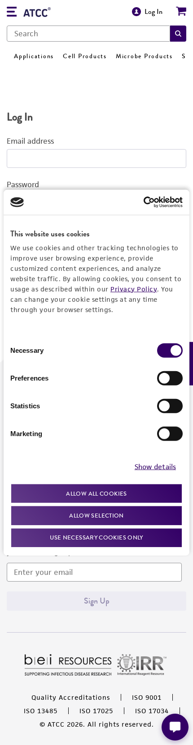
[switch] (170, 378)
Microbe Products (144, 56)
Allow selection (96, 515)
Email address (30, 141)
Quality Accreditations (70, 697)
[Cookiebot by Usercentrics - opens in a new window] (143, 202)
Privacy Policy (133, 288)
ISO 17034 (152, 710)
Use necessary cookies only (96, 537)
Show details (155, 466)
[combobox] (88, 34)
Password (23, 184)
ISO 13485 (40, 710)
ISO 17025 (96, 710)
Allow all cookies (96, 493)
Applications (34, 56)
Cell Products (85, 56)
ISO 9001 (147, 697)
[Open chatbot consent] (175, 727)
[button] (178, 34)
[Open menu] (12, 13)
